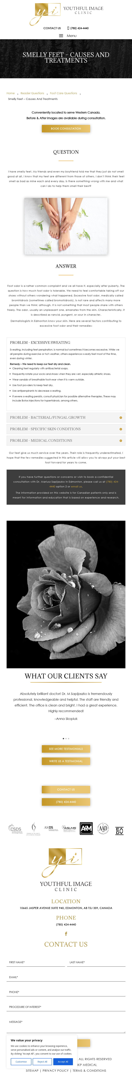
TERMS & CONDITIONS (89, 1070)
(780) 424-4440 (66, 801)
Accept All (63, 1061)
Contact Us (66, 789)
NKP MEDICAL (86, 1065)
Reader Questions (32, 93)
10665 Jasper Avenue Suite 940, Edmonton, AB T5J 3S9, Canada (66, 908)
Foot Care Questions (63, 93)
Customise (21, 1061)
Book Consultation (66, 128)
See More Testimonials (66, 748)
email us (76, 486)
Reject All (42, 1061)
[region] (41, 1052)
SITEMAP (32, 1070)
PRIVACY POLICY (56, 1070)
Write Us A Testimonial (66, 761)
